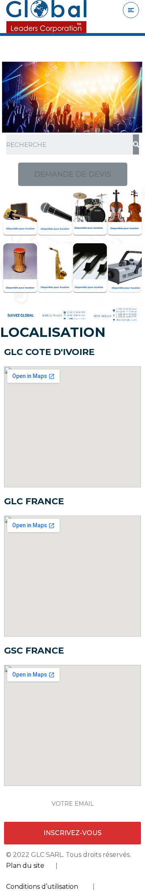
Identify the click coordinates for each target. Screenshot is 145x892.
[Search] (136, 144)
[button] (72, 174)
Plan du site (25, 865)
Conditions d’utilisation (42, 886)
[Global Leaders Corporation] (46, 16)
